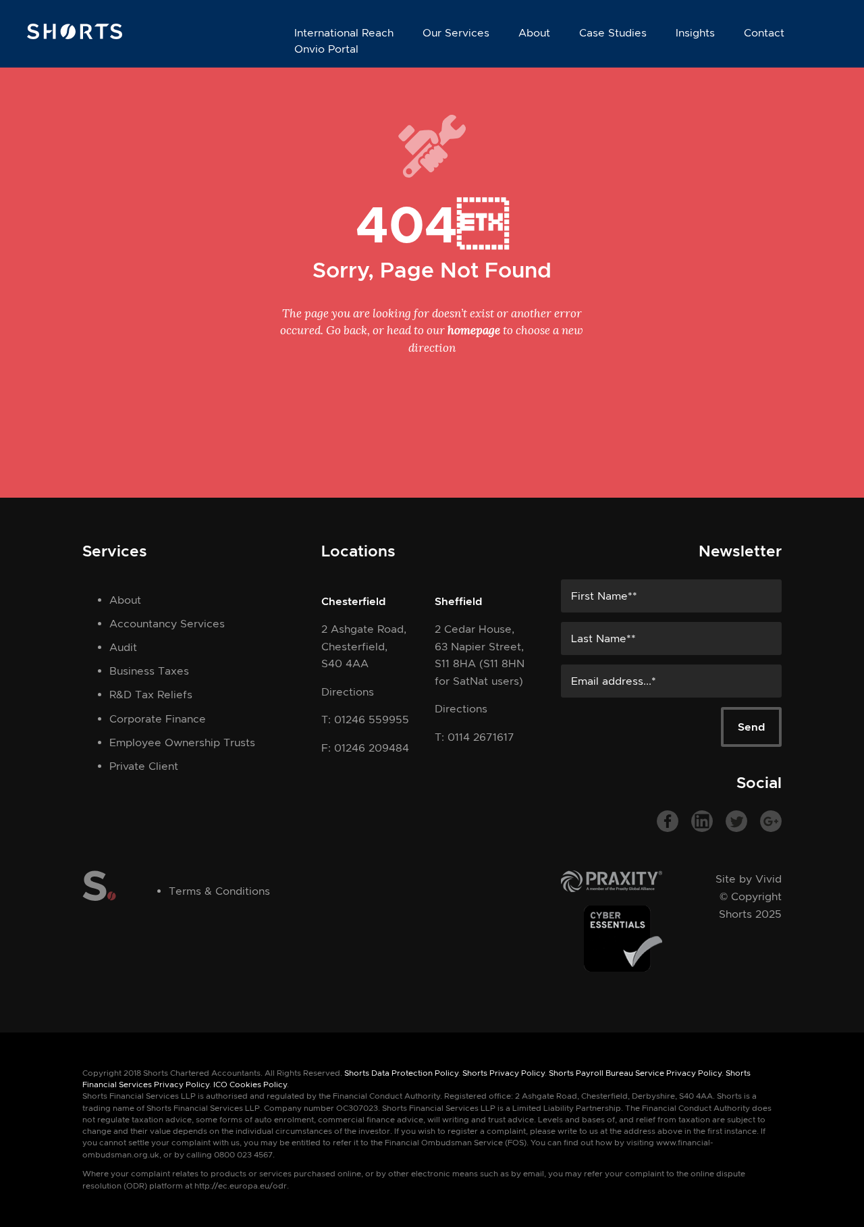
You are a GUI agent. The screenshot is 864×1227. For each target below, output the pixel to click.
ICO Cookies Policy (250, 1084)
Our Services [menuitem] (456, 32)
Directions (347, 691)
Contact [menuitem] (764, 32)
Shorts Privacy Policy (503, 1073)
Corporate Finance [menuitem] (157, 718)
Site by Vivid (749, 878)
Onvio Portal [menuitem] (326, 49)
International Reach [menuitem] (344, 32)
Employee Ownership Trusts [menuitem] (182, 742)
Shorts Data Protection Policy (401, 1073)
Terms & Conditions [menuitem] (219, 891)
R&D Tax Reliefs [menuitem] (150, 694)
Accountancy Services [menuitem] (167, 623)
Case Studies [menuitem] (613, 32)
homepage (474, 330)
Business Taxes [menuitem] (149, 670)
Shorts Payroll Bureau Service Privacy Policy (635, 1073)
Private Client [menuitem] (143, 766)
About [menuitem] (534, 32)
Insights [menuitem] (695, 32)
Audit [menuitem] (123, 647)
